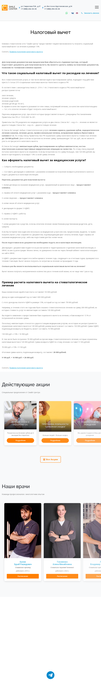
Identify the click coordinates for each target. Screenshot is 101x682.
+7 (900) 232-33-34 (28, 9)
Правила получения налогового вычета (26, 52)
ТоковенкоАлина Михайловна (62, 563)
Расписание (23, 576)
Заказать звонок (91, 13)
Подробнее (20, 440)
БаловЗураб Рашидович (23, 563)
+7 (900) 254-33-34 (52, 9)
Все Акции (52, 459)
